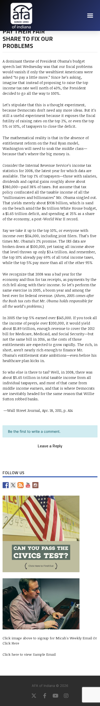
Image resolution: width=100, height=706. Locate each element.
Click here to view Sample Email (29, 654)
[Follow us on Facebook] (6, 485)
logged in (44, 451)
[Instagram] (66, 695)
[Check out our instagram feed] (35, 485)
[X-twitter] (33, 695)
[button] (90, 15)
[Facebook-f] (44, 695)
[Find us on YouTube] (28, 485)
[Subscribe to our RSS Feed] (20, 485)
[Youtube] (55, 695)
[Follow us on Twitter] (13, 485)
